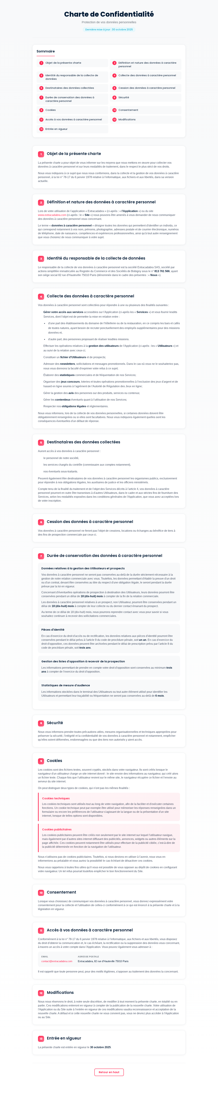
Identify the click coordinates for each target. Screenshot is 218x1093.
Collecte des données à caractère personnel (147, 75)
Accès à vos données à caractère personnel (73, 119)
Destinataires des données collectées (69, 88)
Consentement (128, 110)
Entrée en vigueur (56, 129)
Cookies (50, 110)
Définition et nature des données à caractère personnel (147, 64)
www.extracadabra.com (52, 215)
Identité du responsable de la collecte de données (71, 77)
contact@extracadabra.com (56, 961)
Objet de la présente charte (63, 63)
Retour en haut (109, 1072)
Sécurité (124, 97)
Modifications (127, 119)
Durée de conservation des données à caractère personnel (69, 99)
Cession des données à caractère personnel (147, 88)
